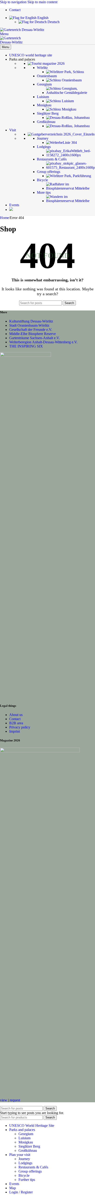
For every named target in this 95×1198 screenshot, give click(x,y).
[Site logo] (22, 30)
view (3, 1100)
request (15, 1100)
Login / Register (21, 1192)
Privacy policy (19, 727)
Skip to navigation (13, 2)
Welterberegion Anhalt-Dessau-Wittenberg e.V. (43, 342)
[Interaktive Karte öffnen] (11, 210)
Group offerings (30, 1171)
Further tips (26, 1180)
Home (4, 218)
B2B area (16, 723)
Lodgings (25, 1163)
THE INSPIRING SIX (26, 346)
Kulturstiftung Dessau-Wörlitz (31, 321)
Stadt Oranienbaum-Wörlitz (29, 325)
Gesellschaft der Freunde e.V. (30, 330)
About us (16, 715)
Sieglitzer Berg (29, 1146)
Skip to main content (42, 2)
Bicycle (24, 1175)
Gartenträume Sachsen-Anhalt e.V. (34, 338)
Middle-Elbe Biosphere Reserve (32, 334)
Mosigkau (25, 1142)
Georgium (25, 1134)
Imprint (14, 731)
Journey (24, 1159)
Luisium (24, 1138)
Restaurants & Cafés (33, 1167)
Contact (15, 719)
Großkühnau (27, 1150)
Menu (5, 47)
